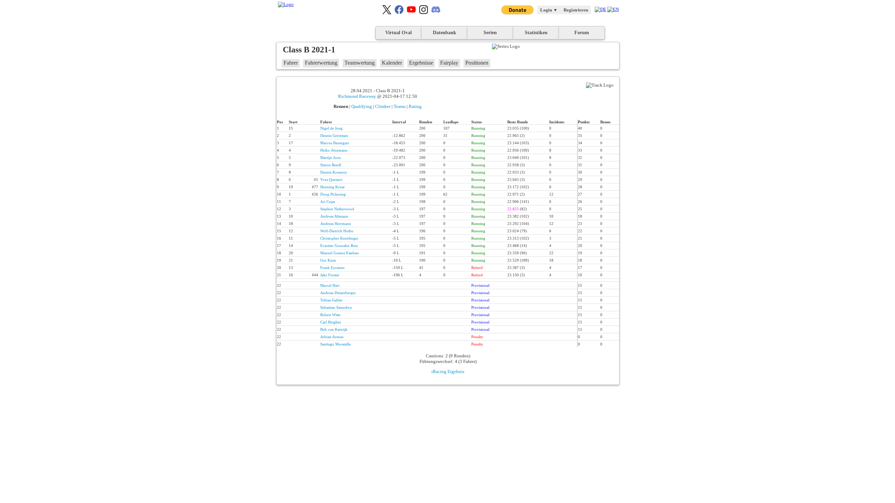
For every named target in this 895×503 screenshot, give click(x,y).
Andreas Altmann (334, 216)
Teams (400, 106)
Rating (415, 106)
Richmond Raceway (357, 96)
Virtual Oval (398, 32)
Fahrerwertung (321, 63)
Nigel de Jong (331, 128)
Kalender (392, 63)
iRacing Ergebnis (447, 371)
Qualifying (361, 106)
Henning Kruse (332, 187)
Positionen (476, 63)
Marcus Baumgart (334, 143)
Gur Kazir (328, 260)
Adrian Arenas (331, 337)
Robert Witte (330, 315)
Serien (490, 32)
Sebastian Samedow (336, 307)
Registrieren (576, 10)
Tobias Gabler (331, 300)
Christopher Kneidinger (339, 238)
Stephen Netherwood (337, 209)
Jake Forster (329, 275)
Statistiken (536, 32)
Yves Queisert (331, 179)
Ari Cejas (327, 201)
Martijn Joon (330, 157)
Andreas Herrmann (335, 223)
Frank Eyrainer (332, 267)
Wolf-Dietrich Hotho (336, 231)
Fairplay (449, 63)
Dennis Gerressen (334, 135)
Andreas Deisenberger (338, 293)
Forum (581, 32)
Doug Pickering (333, 194)
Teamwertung (359, 63)
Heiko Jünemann (334, 150)
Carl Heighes (330, 322)
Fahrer (291, 63)
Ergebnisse (421, 63)
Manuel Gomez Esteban (339, 253)
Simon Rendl (330, 165)
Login (549, 10)
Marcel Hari (329, 285)
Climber (383, 106)
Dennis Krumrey (333, 172)
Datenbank (444, 32)
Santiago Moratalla (335, 344)
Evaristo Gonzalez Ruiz (339, 245)
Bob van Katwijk (334, 329)
